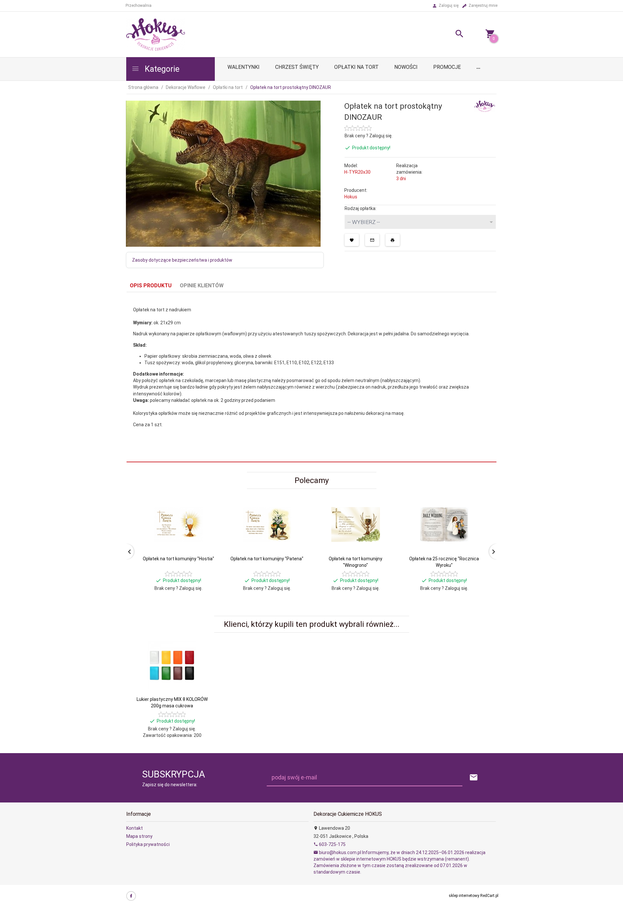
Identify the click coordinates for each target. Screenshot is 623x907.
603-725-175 (332, 844)
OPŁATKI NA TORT (356, 67)
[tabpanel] (311, 377)
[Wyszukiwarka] (451, 35)
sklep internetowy (464, 895)
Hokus (350, 196)
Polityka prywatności (148, 844)
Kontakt (134, 828)
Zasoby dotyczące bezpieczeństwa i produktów (182, 260)
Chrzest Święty (297, 67)
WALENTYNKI (243, 67)
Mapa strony (139, 836)
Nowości (406, 67)
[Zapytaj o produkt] (372, 240)
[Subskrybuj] (473, 777)
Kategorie (161, 69)
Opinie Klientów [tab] (202, 285)
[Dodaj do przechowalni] (352, 240)
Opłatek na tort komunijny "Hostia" (178, 558)
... (478, 67)
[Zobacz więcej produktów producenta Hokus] (484, 105)
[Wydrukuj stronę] (392, 240)
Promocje (447, 67)
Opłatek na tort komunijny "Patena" (266, 558)
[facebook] (131, 896)
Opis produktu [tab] (151, 285)
